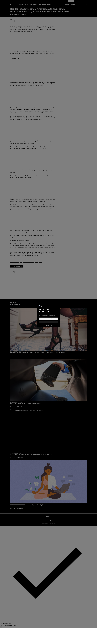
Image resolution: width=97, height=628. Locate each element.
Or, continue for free (48, 325)
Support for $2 (48, 318)
